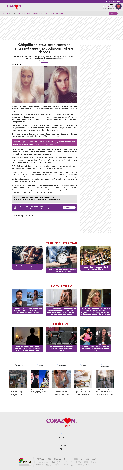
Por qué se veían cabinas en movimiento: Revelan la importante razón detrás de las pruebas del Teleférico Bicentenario (18, 392)
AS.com (81, 459)
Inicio (5, 13)
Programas (36, 13)
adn (87, 459)
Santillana (57, 459)
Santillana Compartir (67, 459)
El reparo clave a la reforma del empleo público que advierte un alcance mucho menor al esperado (83, 392)
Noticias (12, 13)
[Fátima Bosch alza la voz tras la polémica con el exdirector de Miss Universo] (40, 379)
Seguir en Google (69, 207)
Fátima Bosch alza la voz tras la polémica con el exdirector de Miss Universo (40, 391)
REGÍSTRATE (117, 1)
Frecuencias (53, 13)
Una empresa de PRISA (24, 460)
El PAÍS (41, 459)
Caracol (93, 459)
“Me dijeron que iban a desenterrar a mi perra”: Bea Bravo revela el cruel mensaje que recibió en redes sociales (104, 392)
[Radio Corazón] (13, 7)
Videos (18, 13)
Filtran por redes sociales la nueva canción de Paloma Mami (35, 197)
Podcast (44, 13)
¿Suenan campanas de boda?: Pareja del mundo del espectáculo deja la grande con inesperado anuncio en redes (61, 392)
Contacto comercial (61, 445)
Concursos (26, 13)
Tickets (61, 13)
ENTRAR (109, 1)
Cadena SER (75, 459)
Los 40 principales (49, 459)
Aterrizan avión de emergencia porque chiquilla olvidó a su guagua (38, 199)
